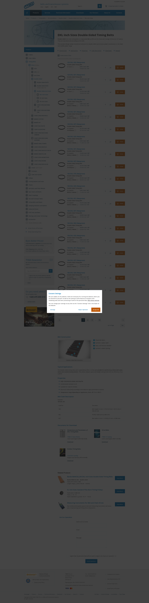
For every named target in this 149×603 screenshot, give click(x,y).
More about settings (93, 300)
